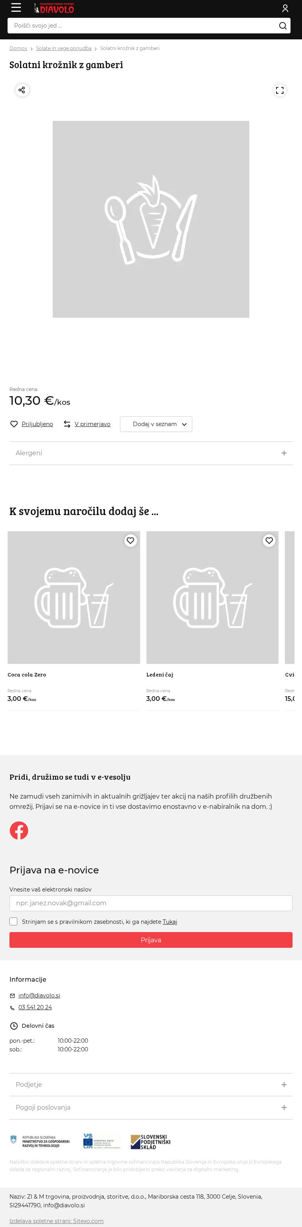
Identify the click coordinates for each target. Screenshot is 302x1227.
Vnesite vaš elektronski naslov (50, 889)
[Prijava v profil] (285, 8)
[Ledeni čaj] (212, 597)
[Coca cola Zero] (73, 597)
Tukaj (170, 921)
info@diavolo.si (39, 995)
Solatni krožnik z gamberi (130, 48)
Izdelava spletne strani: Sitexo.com (56, 1221)
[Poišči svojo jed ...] (283, 25)
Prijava (151, 940)
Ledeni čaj (159, 674)
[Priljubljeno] (130, 540)
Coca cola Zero (26, 674)
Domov (18, 48)
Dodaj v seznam (155, 424)
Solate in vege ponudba (64, 48)
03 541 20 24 (35, 1007)
